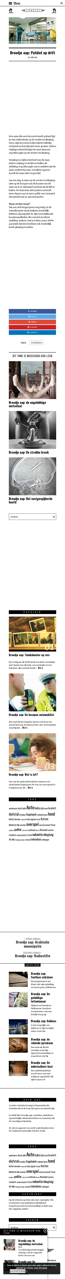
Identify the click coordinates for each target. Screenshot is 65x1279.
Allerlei (33, 57)
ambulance (13, 808)
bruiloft (52, 808)
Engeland (31, 814)
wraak (27, 839)
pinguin (11, 830)
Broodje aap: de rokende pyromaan (42, 1041)
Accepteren (18, 1271)
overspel (32, 824)
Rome (37, 830)
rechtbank (31, 830)
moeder (23, 824)
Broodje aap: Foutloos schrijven (42, 975)
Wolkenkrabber (20, 839)
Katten (44, 819)
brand (45, 808)
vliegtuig (48, 834)
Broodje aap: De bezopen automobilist (31, 715)
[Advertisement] (32, 97)
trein (29, 835)
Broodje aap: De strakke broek (29, 452)
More (40, 668)
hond (51, 814)
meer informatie (40, 1268)
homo (45, 814)
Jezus (38, 819)
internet (23, 819)
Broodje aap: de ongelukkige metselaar (27, 404)
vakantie (37, 834)
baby (37, 808)
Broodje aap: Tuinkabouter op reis (29, 655)
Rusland (43, 830)
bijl (41, 808)
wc (13, 839)
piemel (47, 824)
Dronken (22, 814)
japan (33, 819)
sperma (51, 830)
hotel (11, 819)
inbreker (17, 819)
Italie (28, 819)
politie (17, 829)
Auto (30, 807)
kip (18, 824)
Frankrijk (39, 814)
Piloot (53, 824)
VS (10, 839)
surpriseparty (22, 835)
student (12, 835)
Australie (22, 808)
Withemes (50, 1260)
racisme (24, 830)
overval (42, 824)
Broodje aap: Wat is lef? (23, 774)
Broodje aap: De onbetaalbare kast (42, 1064)
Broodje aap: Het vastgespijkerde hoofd (30, 500)
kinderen (13, 824)
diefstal (14, 814)
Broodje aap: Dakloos (43, 1021)
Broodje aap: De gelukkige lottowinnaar (40, 997)
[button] (53, 517)
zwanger (45, 839)
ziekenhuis (36, 342)
